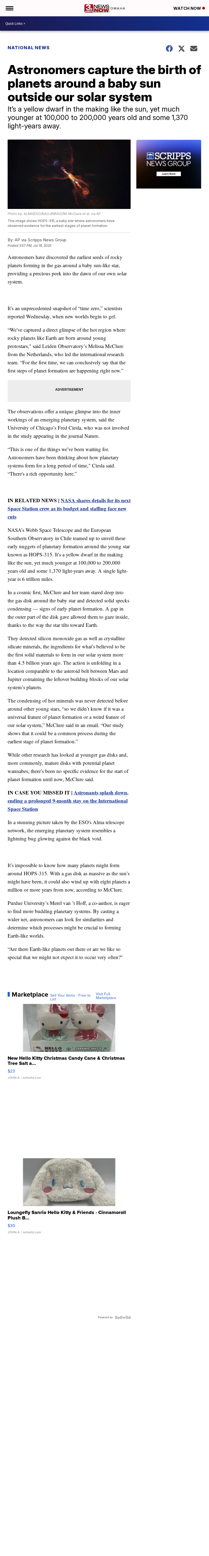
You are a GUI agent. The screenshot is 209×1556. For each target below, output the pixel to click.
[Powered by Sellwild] (123, 1317)
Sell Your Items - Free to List (70, 997)
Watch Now (187, 8)
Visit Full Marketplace (106, 996)
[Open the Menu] (9, 8)
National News (29, 47)
